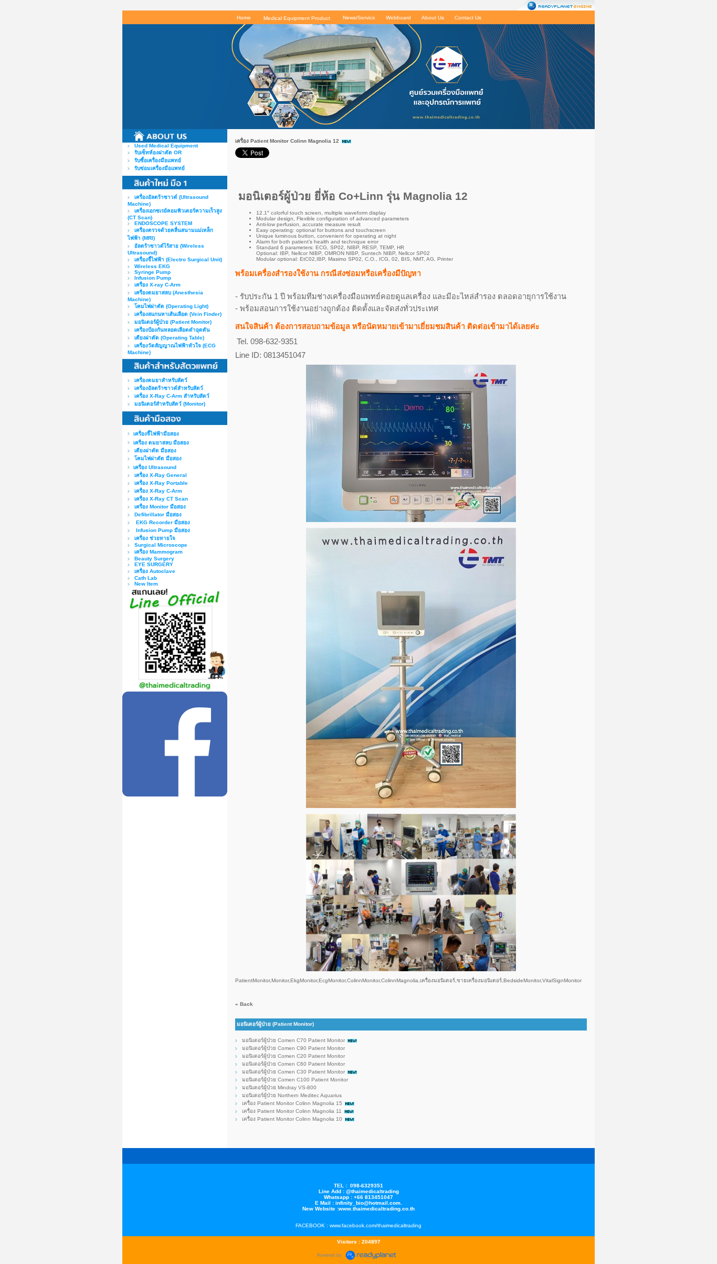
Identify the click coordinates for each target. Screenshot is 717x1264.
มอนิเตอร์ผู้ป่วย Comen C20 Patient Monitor (293, 1056)
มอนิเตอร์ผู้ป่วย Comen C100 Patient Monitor (295, 1079)
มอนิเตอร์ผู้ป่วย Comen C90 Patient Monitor (293, 1048)
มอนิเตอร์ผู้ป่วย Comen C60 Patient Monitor (293, 1064)
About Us (432, 17)
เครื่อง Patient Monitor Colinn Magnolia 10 (293, 1119)
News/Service (359, 17)
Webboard (398, 17)
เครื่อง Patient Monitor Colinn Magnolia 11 (292, 1111)
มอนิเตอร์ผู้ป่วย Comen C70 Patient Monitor (293, 1040)
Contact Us (468, 17)
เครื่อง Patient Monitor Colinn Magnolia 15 (292, 1103)
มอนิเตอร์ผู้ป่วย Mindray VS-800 (279, 1087)
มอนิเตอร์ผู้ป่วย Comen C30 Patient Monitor (293, 1072)
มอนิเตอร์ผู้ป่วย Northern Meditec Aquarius (292, 1095)
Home (244, 17)
